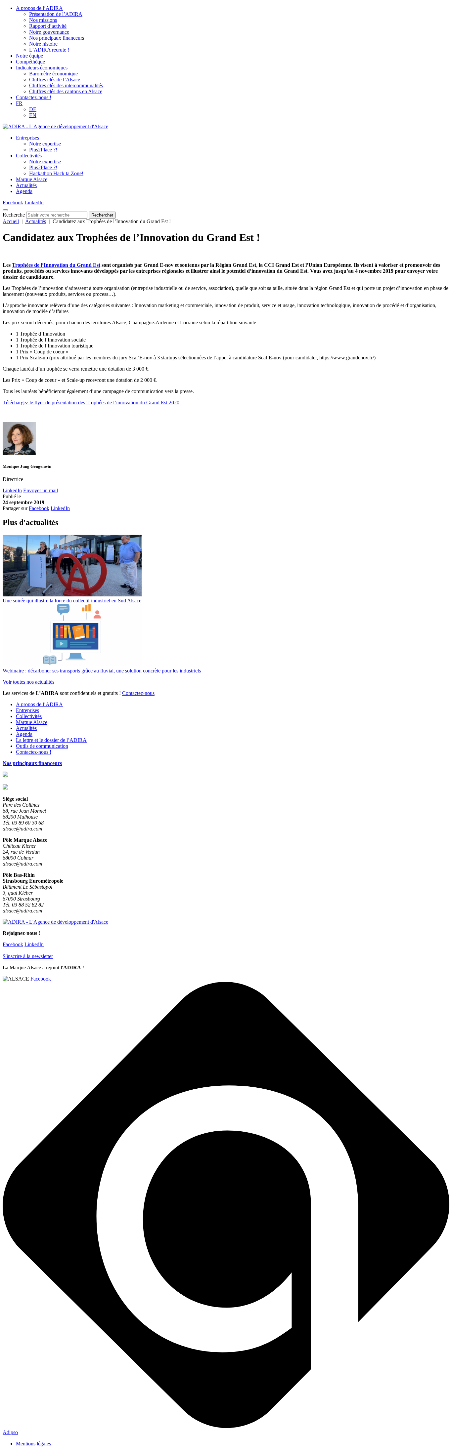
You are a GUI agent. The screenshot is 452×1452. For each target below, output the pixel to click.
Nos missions (43, 20)
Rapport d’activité (48, 26)
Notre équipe (29, 56)
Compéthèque (30, 61)
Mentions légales (33, 1443)
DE (32, 109)
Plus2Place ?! (43, 149)
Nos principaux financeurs (56, 38)
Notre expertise (45, 143)
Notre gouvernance (49, 32)
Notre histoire (43, 44)
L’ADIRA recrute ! (49, 50)
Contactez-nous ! (33, 97)
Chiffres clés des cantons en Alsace (65, 91)
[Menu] (5, 210)
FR (19, 103)
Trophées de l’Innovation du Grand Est (56, 265)
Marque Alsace (31, 179)
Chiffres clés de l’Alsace (54, 79)
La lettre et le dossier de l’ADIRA (51, 740)
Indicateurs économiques (42, 67)
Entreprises (27, 138)
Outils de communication (42, 746)
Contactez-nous (138, 693)
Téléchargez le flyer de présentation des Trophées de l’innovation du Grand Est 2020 (91, 402)
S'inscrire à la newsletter (28, 956)
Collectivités (29, 155)
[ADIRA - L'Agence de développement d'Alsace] (55, 126)
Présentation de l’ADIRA (55, 14)
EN (32, 115)
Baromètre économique (53, 73)
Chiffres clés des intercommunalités (66, 85)
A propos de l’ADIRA (39, 8)
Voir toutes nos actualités (28, 682)
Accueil (11, 221)
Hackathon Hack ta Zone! (56, 173)
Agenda (24, 191)
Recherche (14, 215)
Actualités (26, 185)
